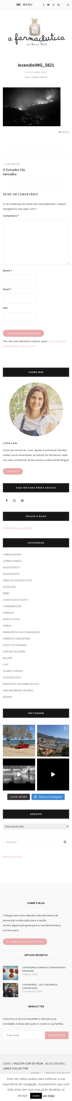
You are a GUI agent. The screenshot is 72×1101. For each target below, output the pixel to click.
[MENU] (18, 5)
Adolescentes (11, 574)
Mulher (7, 658)
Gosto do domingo (15, 645)
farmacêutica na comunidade (21, 632)
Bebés (6, 593)
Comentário (11, 215)
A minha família (12, 561)
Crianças (8, 612)
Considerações (12, 606)
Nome (7, 270)
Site (5, 308)
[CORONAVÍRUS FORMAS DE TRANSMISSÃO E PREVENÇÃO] (10, 979)
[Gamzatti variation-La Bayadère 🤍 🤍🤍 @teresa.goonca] (19, 774)
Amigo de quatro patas (17, 580)
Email (7, 289)
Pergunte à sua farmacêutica (21, 684)
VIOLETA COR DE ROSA (28, 1063)
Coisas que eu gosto (15, 599)
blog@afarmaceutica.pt (25, 941)
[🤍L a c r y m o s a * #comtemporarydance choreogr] (53, 774)
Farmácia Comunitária (16, 638)
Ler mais (49, 1095)
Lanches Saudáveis (14, 651)
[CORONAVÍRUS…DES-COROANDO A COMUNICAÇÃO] (10, 996)
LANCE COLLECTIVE (15, 1068)
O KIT (6, 664)
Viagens (7, 697)
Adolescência (11, 567)
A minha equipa (12, 554)
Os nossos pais (12, 677)
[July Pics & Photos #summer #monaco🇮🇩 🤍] (53, 741)
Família (7, 625)
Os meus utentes (13, 671)
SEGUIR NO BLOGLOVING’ (17, 528)
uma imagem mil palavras (18, 690)
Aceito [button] (36, 1095)
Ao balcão (9, 586)
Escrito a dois (11, 619)
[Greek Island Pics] (19, 741)
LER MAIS (13, 471)
